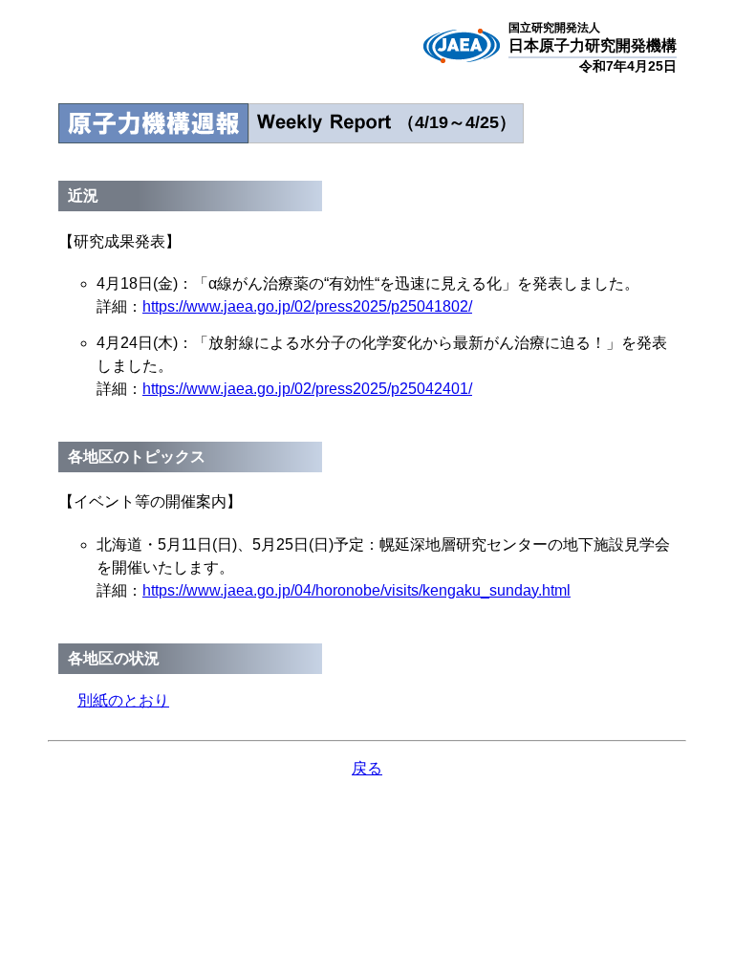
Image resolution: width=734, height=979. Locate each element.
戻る (367, 768)
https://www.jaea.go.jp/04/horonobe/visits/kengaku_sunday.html (356, 590)
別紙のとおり (123, 700)
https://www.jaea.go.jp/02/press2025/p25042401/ (307, 389)
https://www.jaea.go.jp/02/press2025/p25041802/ (307, 306)
